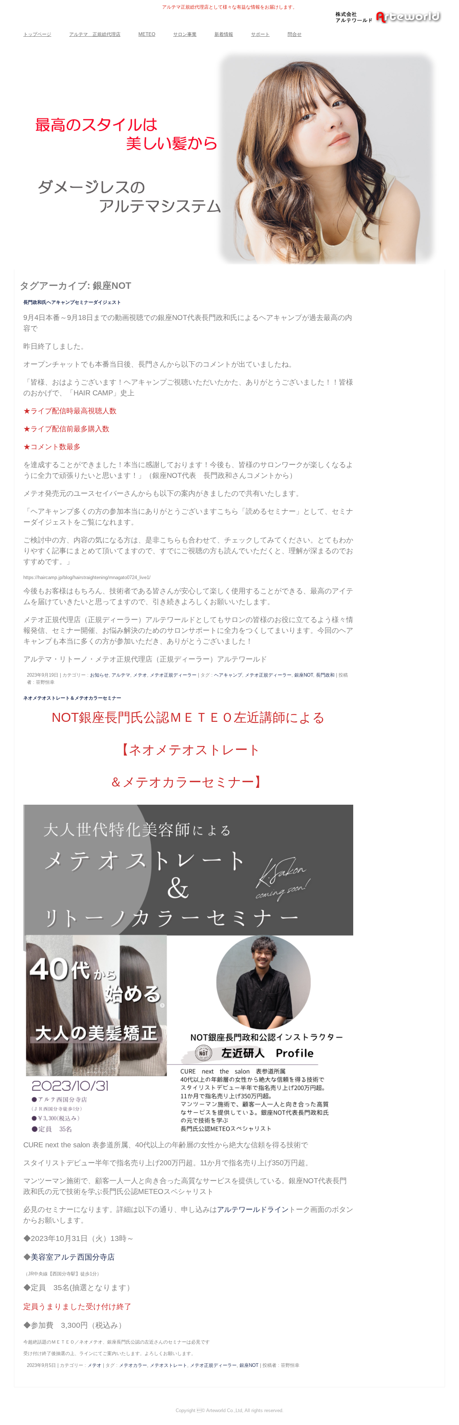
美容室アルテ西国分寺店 (73, 1257)
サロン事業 (185, 34)
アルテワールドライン (253, 1209)
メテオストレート (168, 1365)
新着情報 (223, 34)
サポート (260, 34)
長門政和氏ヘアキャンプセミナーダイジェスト (72, 302)
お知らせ (99, 675)
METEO (146, 34)
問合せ (295, 34)
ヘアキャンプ (228, 675)
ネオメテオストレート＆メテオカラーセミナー (72, 698)
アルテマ (121, 675)
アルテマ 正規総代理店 (94, 34)
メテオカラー (133, 1365)
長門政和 (325, 675)
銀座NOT (303, 675)
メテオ (140, 675)
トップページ (37, 34)
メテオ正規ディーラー (173, 675)
